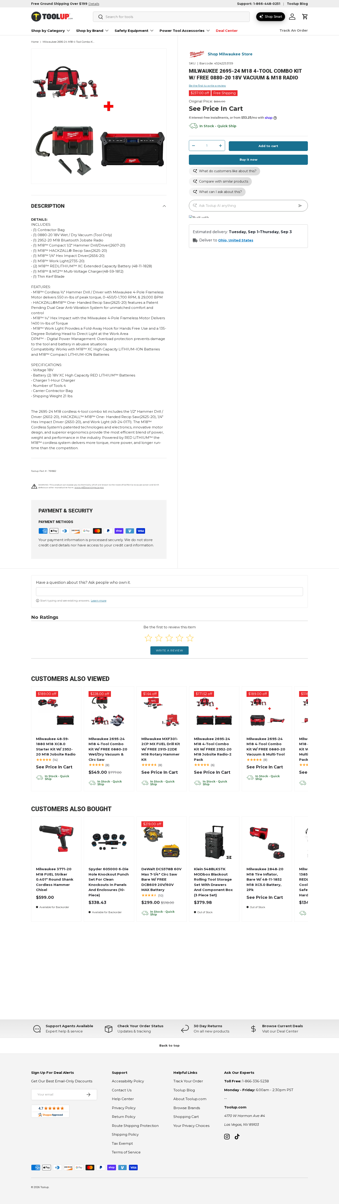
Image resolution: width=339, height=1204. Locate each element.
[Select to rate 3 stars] (169, 638)
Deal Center (227, 30)
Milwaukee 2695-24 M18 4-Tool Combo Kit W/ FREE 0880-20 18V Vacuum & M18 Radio (69, 42)
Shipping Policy (125, 1134)
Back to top (169, 1045)
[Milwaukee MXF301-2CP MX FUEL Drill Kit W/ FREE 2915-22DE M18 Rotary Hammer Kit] (161, 711)
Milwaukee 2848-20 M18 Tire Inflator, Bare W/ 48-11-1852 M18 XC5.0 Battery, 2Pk (265, 879)
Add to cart (268, 146)
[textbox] (169, 591)
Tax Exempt (122, 1143)
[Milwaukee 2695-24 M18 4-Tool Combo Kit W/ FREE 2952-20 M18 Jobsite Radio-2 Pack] (214, 711)
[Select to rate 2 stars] (159, 638)
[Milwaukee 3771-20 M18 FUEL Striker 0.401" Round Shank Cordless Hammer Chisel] (56, 841)
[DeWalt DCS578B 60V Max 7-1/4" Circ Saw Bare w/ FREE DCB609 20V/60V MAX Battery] (161, 841)
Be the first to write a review (207, 85)
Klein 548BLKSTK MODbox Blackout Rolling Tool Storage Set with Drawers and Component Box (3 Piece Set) (213, 882)
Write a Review (169, 650)
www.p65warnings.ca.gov (89, 487)
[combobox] (171, 17)
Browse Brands (186, 1108)
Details (93, 4)
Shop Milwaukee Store (230, 54)
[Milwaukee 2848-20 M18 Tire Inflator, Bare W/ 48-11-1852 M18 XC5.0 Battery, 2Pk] (267, 841)
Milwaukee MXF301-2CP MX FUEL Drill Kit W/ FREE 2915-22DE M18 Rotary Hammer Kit (160, 749)
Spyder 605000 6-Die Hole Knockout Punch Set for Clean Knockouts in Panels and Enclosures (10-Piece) (109, 882)
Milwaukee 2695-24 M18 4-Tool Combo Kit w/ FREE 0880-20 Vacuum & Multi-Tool (266, 747)
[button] (305, 17)
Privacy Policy (124, 1108)
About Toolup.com (189, 1099)
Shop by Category (48, 30)
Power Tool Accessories (182, 30)
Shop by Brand (89, 30)
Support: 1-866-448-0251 (258, 4)
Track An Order (294, 30)
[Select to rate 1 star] (148, 638)
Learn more (98, 600)
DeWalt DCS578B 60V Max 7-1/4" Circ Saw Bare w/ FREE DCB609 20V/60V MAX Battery (161, 879)
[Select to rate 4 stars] (179, 638)
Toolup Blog (297, 4)
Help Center (123, 1099)
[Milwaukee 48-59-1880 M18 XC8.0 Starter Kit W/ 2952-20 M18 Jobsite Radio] (56, 711)
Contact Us (121, 1090)
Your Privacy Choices (191, 1125)
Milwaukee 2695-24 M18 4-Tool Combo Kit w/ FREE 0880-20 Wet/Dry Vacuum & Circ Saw (108, 749)
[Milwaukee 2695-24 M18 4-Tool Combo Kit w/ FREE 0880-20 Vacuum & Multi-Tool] (267, 711)
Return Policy (123, 1116)
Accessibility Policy (128, 1081)
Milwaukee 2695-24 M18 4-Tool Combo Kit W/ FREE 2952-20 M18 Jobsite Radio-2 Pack (213, 749)
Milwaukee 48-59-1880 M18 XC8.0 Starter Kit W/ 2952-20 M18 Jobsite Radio (56, 747)
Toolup (44, 1187)
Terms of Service (126, 1152)
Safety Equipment (131, 30)
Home (35, 42)
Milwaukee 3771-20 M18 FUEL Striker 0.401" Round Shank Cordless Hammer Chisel (54, 879)
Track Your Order (188, 1081)
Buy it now (248, 160)
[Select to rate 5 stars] (190, 638)
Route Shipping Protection (135, 1125)
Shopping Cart (186, 1116)
